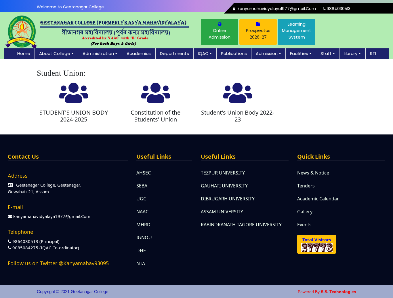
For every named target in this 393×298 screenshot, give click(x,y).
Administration (98, 53)
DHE (141, 250)
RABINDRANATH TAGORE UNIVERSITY (241, 224)
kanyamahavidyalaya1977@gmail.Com (276, 9)
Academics (139, 53)
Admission (267, 53)
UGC (141, 198)
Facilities (299, 53)
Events (304, 224)
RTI (373, 53)
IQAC (203, 53)
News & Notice (313, 173)
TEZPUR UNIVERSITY (223, 173)
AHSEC (143, 173)
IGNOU (144, 237)
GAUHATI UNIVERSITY (224, 186)
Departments (174, 53)
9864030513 (337, 9)
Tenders (306, 186)
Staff (325, 53)
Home (23, 53)
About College (54, 53)
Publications (234, 53)
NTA (140, 263)
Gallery (304, 211)
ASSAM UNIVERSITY (222, 211)
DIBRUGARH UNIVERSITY (228, 198)
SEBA (141, 186)
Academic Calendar (318, 198)
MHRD (143, 224)
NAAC (142, 211)
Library (350, 53)
